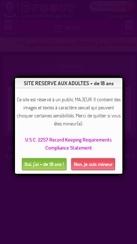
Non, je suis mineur (93, 164)
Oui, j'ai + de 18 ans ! (44, 164)
